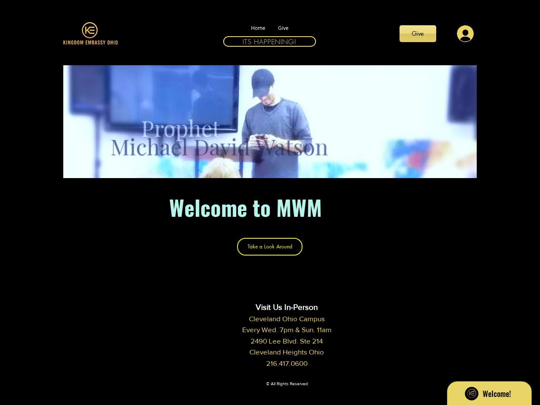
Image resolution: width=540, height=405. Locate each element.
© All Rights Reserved (287, 383)
